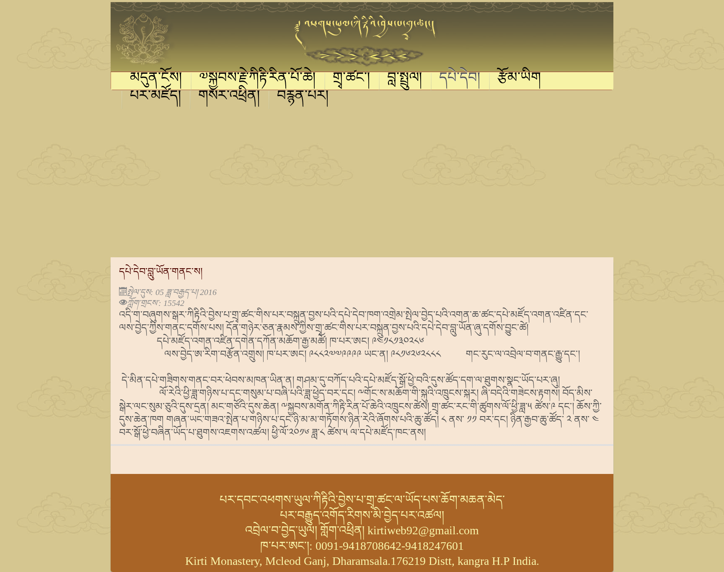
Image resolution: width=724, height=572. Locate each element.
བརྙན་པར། (303, 97)
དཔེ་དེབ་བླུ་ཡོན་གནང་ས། (160, 271)
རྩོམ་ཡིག (519, 78)
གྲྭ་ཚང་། (351, 78)
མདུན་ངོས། (156, 78)
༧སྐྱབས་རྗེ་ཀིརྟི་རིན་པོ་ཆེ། (257, 78)
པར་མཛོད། (155, 97)
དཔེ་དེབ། (460, 78)
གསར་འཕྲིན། (229, 97)
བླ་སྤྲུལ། (404, 78)
